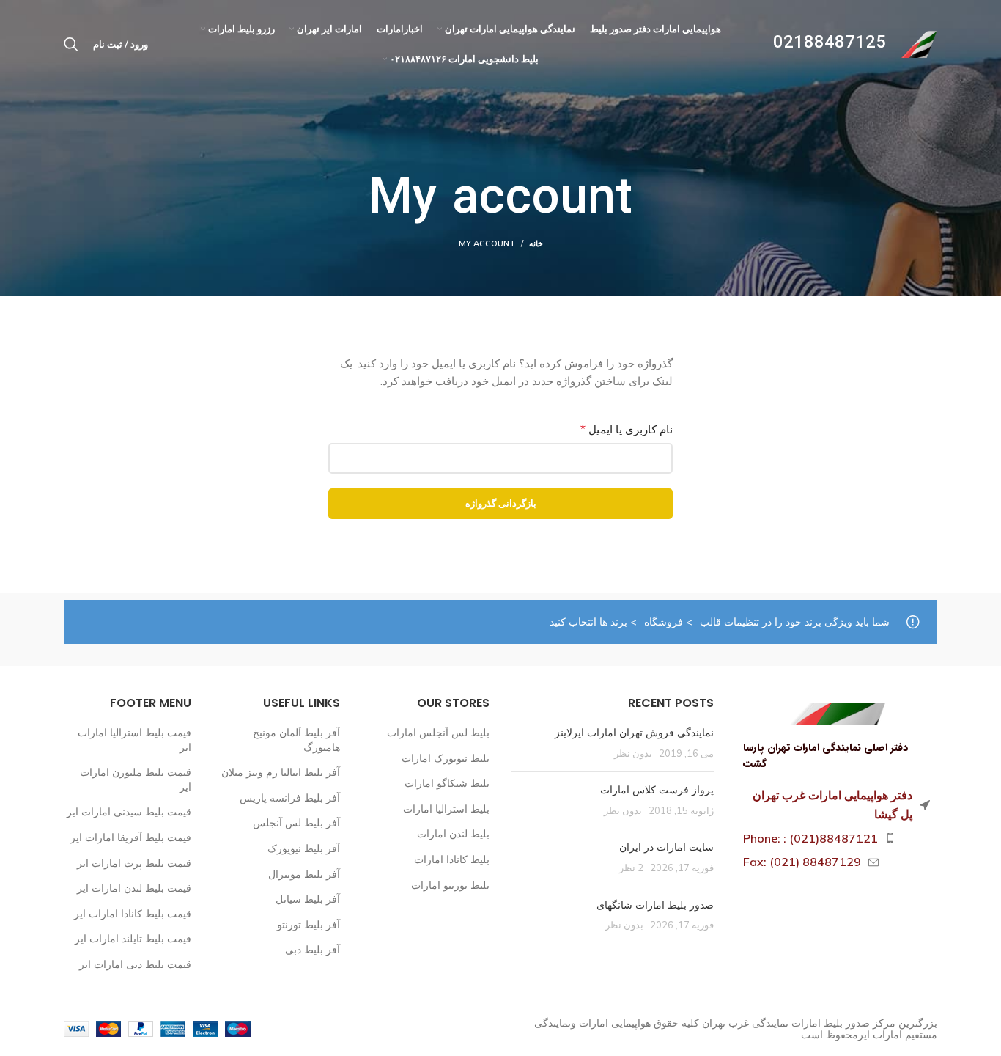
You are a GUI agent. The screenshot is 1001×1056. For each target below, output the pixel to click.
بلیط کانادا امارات (452, 859)
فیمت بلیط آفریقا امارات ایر (130, 837)
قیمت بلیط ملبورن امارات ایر (135, 779)
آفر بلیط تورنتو (308, 924)
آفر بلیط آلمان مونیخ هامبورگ (296, 740)
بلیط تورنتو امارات (450, 885)
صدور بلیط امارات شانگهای (654, 905)
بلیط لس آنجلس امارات (438, 732)
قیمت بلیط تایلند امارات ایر (133, 938)
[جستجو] (71, 44)
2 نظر (631, 867)
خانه (536, 243)
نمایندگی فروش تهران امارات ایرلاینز (634, 732)
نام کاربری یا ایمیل (611, 428)
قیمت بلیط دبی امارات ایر (135, 964)
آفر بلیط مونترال (304, 874)
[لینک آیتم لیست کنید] (837, 838)
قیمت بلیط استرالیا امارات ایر (134, 740)
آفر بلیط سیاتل (308, 899)
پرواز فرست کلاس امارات (657, 789)
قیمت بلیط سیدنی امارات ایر (129, 811)
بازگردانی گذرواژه (500, 503)
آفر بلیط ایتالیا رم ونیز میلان (280, 772)
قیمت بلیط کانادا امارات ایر (132, 913)
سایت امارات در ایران (666, 847)
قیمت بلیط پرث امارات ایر (134, 863)
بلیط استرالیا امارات (446, 808)
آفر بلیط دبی (312, 949)
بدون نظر (633, 753)
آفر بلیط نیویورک (303, 848)
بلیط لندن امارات (453, 833)
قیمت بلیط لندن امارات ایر (134, 888)
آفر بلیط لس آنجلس (296, 822)
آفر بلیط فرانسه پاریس (290, 797)
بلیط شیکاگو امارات (447, 783)
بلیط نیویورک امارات (446, 758)
